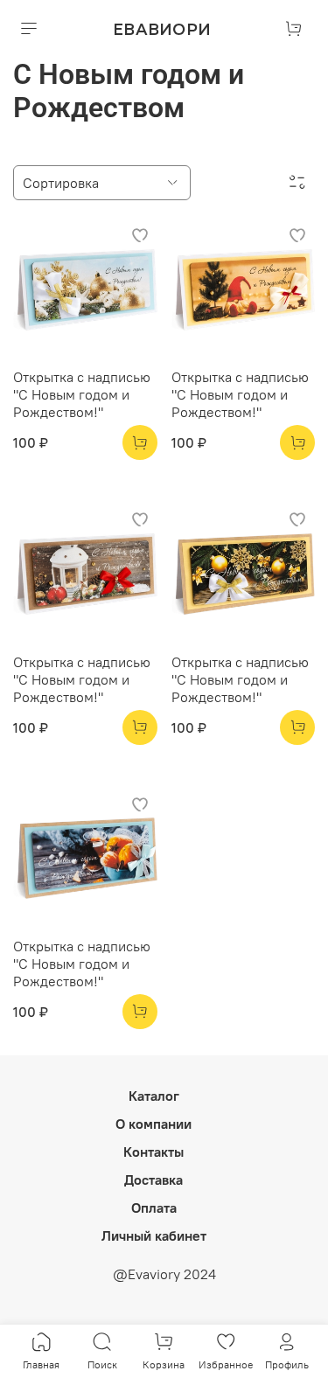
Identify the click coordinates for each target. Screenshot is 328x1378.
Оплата (154, 1207)
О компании (153, 1123)
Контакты (153, 1151)
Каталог (154, 1095)
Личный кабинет (153, 1235)
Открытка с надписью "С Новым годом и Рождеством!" (81, 394)
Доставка (153, 1179)
